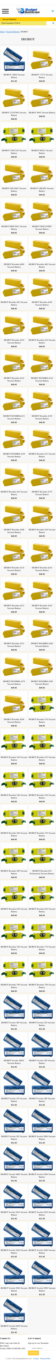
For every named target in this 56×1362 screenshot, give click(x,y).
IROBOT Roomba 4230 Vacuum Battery (42, 606)
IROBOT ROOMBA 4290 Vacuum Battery (42, 682)
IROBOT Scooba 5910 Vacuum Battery (14, 1213)
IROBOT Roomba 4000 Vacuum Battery (14, 265)
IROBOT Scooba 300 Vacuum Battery (14, 1024)
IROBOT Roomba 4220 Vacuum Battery (42, 569)
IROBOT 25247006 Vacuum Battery (14, 114)
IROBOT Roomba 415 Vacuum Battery (42, 455)
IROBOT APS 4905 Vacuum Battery (14, 189)
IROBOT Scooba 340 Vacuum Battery (42, 1061)
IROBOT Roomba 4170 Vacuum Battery (42, 493)
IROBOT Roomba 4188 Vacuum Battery (14, 531)
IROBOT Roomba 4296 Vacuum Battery (14, 720)
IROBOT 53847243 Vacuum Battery (14, 151)
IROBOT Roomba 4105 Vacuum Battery (14, 341)
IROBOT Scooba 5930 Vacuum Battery (14, 1251)
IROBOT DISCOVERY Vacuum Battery (42, 227)
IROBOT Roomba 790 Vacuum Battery (42, 986)
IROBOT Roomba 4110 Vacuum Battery (14, 379)
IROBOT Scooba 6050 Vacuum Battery (14, 1327)
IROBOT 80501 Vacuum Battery (41, 151)
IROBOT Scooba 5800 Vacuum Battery (42, 1137)
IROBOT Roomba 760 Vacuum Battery (14, 948)
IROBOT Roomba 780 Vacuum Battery (14, 986)
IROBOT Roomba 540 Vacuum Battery (14, 796)
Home (2, 32)
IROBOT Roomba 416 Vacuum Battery (14, 493)
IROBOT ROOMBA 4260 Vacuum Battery (42, 644)
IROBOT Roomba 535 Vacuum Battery (42, 758)
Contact (36, 1359)
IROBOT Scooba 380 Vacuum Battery (42, 1099)
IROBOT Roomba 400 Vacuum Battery (42, 265)
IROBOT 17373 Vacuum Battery (41, 76)
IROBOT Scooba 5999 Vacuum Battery (42, 1289)
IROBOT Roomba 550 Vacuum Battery (42, 796)
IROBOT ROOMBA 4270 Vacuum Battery (14, 682)
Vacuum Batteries (12, 32)
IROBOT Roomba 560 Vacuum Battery (14, 834)
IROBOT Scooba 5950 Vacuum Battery (14, 1289)
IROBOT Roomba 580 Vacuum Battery (14, 872)
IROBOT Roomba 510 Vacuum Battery (42, 720)
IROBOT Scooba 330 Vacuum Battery (42, 1024)
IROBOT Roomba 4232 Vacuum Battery (14, 644)
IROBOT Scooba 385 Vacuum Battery (14, 1137)
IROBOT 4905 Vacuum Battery (42, 113)
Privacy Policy (45, 1359)
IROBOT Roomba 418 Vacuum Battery (42, 531)
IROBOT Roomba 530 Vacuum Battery (14, 758)
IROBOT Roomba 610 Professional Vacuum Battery (42, 872)
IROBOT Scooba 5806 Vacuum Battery (14, 1175)
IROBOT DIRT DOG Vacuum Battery (14, 227)
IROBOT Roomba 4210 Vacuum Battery (14, 569)
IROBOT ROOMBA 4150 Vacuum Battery (14, 455)
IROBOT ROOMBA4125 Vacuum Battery (14, 417)
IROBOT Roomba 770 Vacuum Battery (42, 948)
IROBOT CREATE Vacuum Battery (42, 189)
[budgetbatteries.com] (28, 11)
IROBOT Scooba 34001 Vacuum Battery (14, 1061)
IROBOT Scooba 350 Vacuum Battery (14, 1099)
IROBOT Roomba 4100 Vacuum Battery (42, 303)
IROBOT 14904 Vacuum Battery (14, 76)
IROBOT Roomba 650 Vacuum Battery (42, 910)
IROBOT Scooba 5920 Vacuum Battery (42, 1213)
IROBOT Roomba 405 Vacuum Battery (14, 303)
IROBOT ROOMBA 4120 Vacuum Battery (42, 379)
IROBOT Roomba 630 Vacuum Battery (14, 910)
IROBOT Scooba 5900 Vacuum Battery (42, 1175)
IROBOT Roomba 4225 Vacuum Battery (14, 606)
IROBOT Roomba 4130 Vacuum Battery (42, 417)
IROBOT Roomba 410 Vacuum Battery (42, 341)
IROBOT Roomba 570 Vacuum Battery (42, 834)
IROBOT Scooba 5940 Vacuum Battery (42, 1251)
